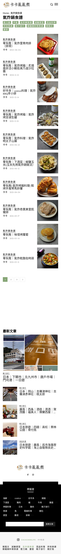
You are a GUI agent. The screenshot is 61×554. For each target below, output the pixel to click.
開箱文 (49, 26)
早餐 (15, 22)
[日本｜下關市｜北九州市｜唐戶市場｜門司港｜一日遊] (30, 353)
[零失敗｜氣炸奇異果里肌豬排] (47, 210)
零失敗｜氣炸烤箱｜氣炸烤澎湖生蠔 (18, 116)
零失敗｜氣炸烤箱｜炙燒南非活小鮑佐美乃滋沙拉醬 (18, 68)
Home (6, 13)
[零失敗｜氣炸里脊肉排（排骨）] (47, 44)
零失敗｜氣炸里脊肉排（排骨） (17, 45)
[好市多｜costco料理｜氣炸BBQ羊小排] (47, 91)
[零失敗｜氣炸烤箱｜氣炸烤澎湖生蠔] (47, 115)
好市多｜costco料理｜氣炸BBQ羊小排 (19, 92)
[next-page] (22, 279)
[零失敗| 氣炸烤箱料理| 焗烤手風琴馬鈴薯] (47, 186)
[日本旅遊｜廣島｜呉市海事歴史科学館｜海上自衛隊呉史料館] (10, 447)
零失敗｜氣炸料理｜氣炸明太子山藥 (18, 140)
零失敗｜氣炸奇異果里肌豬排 (18, 211)
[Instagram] (33, 474)
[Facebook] (27, 474)
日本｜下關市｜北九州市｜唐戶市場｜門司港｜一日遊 (29, 378)
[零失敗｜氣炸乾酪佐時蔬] (47, 258)
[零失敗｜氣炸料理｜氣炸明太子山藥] (47, 139)
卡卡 (5, 50)
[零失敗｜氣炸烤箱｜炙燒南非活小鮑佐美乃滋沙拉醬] (47, 68)
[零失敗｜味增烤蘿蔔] (47, 234)
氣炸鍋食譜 (26, 22)
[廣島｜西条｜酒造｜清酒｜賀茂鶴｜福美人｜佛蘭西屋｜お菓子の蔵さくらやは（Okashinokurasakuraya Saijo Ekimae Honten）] (10, 412)
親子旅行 (20, 26)
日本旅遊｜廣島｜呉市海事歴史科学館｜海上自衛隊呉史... (37, 446)
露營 (6, 29)
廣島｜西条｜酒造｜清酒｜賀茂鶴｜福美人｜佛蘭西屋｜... (37, 411)
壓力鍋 (7, 22)
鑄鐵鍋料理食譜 (35, 26)
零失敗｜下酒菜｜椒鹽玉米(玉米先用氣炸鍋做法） (19, 163)
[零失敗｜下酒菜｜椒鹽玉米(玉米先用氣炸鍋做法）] (47, 163)
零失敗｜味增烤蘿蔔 (15, 234)
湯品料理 (51, 22)
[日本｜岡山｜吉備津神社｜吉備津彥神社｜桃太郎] (10, 394)
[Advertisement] (30, 305)
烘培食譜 (8, 26)
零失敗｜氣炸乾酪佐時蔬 (18, 258)
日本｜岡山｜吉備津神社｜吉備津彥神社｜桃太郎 (37, 393)
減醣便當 (39, 22)
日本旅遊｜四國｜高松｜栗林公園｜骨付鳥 (37, 429)
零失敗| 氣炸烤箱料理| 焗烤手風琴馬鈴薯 (18, 187)
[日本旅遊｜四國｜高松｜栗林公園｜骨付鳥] (10, 429)
